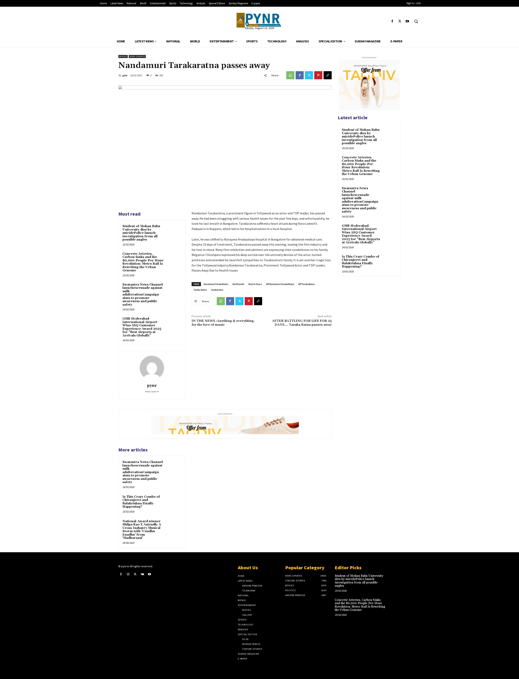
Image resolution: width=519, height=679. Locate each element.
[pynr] (152, 368)
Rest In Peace (255, 284)
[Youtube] (407, 21)
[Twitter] (400, 21)
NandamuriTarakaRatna (215, 284)
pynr (124, 75)
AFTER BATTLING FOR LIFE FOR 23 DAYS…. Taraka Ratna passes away (302, 323)
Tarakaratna (217, 289)
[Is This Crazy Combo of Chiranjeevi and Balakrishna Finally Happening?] (173, 502)
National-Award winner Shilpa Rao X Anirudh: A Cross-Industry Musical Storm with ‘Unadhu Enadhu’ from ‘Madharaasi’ (141, 529)
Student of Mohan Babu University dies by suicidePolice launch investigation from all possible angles (141, 233)
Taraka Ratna (200, 289)
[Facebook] (392, 21)
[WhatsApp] (290, 75)
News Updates (137, 56)
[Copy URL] (328, 75)
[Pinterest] (318, 75)
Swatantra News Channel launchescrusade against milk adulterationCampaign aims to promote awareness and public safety (142, 295)
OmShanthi (238, 284)
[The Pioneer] (259, 20)
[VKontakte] (142, 574)
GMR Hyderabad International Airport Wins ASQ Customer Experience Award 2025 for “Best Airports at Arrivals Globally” (141, 327)
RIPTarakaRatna (306, 284)
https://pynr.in (152, 391)
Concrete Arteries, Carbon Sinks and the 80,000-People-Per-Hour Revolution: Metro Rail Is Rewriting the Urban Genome (143, 262)
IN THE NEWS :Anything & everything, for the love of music (223, 323)
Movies (123, 56)
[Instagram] (128, 574)
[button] (416, 21)
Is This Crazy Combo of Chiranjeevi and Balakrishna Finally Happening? (141, 502)
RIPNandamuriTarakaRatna (280, 284)
